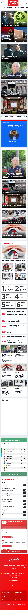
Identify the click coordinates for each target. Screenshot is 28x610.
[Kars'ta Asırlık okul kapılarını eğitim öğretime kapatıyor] (14, 186)
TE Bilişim (17, 608)
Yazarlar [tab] (6, 122)
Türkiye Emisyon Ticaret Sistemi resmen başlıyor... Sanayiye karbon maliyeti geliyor (23, 306)
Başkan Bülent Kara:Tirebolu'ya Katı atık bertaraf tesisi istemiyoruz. (10, 306)
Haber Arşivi (19, 599)
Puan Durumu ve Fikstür (6, 596)
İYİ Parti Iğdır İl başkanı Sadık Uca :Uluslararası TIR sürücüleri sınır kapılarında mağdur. (9, 297)
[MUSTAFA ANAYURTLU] (14, 134)
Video (13, 604)
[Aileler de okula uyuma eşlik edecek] (14, 216)
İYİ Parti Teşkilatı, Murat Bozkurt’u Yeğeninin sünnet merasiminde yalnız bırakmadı (9, 289)
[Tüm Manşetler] (25, 243)
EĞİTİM (3, 7)
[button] (2, 52)
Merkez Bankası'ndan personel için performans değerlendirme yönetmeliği (7, 392)
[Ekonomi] (25, 400)
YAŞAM (21, 294)
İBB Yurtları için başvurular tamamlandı (18, 391)
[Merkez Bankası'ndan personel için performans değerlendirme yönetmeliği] (7, 383)
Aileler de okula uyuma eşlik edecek (16, 336)
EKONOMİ (9, 7)
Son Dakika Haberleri (8, 599)
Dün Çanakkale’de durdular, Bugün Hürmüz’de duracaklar (14, 126)
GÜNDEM (16, 7)
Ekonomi (5, 400)
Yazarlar (19, 604)
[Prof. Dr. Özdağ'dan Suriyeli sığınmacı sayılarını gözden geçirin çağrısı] (20, 367)
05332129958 (15, 577)
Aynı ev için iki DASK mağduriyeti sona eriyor (6, 375)
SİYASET (17, 372)
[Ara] (26, 3)
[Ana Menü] (1, 3)
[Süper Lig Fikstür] (25, 479)
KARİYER (22, 7)
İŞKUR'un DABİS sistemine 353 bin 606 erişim (23, 297)
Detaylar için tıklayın (14, 474)
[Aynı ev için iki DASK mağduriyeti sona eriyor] (14, 231)
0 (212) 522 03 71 (7, 537)
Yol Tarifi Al (15, 537)
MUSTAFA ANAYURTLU (14, 141)
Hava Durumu (7, 592)
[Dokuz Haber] (13, 3)
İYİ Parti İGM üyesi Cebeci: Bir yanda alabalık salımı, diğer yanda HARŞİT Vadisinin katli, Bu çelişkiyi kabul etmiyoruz (23, 289)
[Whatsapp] (13, 586)
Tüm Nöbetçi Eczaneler (15, 551)
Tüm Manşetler (19, 595)
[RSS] (15, 586)
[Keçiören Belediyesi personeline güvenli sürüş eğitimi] (14, 201)
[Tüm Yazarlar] (25, 122)
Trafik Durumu (19, 592)
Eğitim (17, 388)
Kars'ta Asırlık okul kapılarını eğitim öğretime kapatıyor (20, 356)
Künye (23, 604)
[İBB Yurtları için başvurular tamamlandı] (20, 383)
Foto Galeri (7, 604)
